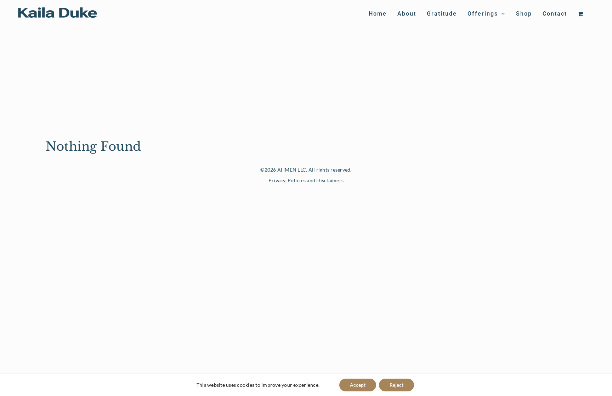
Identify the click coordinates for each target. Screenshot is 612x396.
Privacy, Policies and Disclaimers (306, 180)
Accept (358, 385)
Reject (396, 385)
